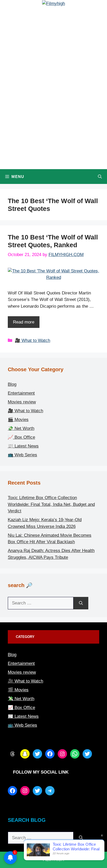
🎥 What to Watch (32, 340)
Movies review (22, 401)
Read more (23, 322)
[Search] (80, 603)
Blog (12, 384)
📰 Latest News (23, 446)
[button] (100, 176)
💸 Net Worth (21, 428)
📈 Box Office (21, 437)
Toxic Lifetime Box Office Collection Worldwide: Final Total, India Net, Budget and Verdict (51, 504)
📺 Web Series (22, 454)
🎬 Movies (18, 419)
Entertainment (21, 393)
